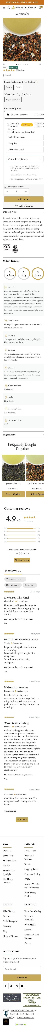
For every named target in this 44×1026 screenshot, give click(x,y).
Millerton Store (9, 860)
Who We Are (9, 911)
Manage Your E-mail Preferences (32, 886)
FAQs (27, 879)
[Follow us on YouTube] (22, 986)
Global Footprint (10, 921)
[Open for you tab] (6, 1022)
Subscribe (22, 977)
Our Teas (7, 850)
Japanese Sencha (13, 484)
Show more (22, 819)
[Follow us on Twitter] (11, 986)
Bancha (16, 228)
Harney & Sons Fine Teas (22, 1010)
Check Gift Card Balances (31, 936)
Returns (27, 864)
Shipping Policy (31, 869)
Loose (18, 87)
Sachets (9, 87)
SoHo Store (8, 855)
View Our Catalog (32, 911)
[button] (22, 528)
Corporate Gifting (32, 874)
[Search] (9, 8)
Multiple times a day (16, 137)
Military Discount (11, 936)
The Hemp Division (8, 881)
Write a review (22, 560)
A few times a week (16, 149)
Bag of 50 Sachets (13, 99)
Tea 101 (6, 865)
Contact (27, 929)
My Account (30, 850)
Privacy (29, 1014)
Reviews (7, 916)
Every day (12, 143)
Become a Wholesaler (29, 918)
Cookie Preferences (25, 1017)
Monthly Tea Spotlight (8, 872)
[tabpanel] (22, 700)
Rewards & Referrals (29, 857)
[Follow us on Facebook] (5, 986)
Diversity (7, 926)
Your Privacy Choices (30, 894)
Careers (27, 943)
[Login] (35, 8)
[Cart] (40, 8)
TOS (22, 1014)
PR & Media (29, 924)
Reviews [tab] (13, 571)
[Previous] (4, 64)
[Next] (40, 64)
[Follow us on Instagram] (16, 986)
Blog (5, 931)
